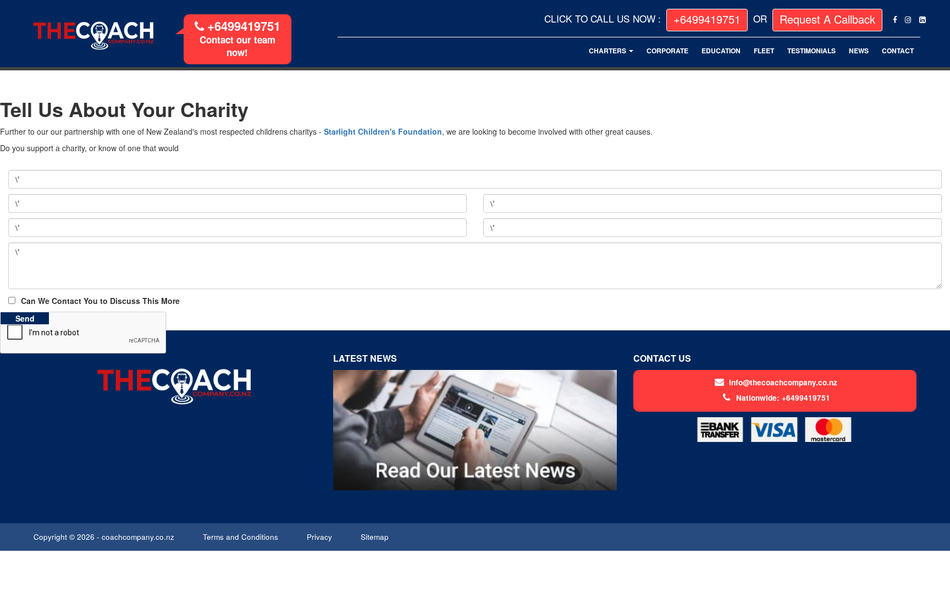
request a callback (827, 19)
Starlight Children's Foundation (383, 131)
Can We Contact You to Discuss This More (100, 300)
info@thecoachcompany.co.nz (783, 382)
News (859, 51)
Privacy (320, 537)
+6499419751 (242, 26)
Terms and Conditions (241, 537)
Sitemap (376, 537)
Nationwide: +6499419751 (783, 397)
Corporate (667, 51)
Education (721, 51)
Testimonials (811, 51)
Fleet (764, 51)
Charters (608, 51)
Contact (898, 51)
